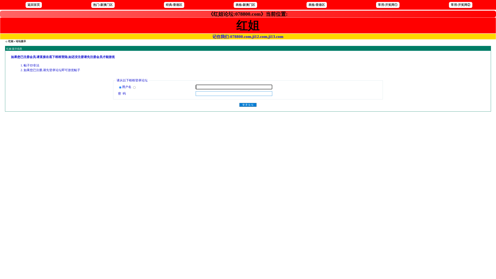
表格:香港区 (316, 4)
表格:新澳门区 (245, 4)
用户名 (127, 87)
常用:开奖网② (460, 4)
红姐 (10, 41)
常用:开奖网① (388, 4)
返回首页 (34, 4)
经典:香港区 (174, 4)
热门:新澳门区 (103, 4)
